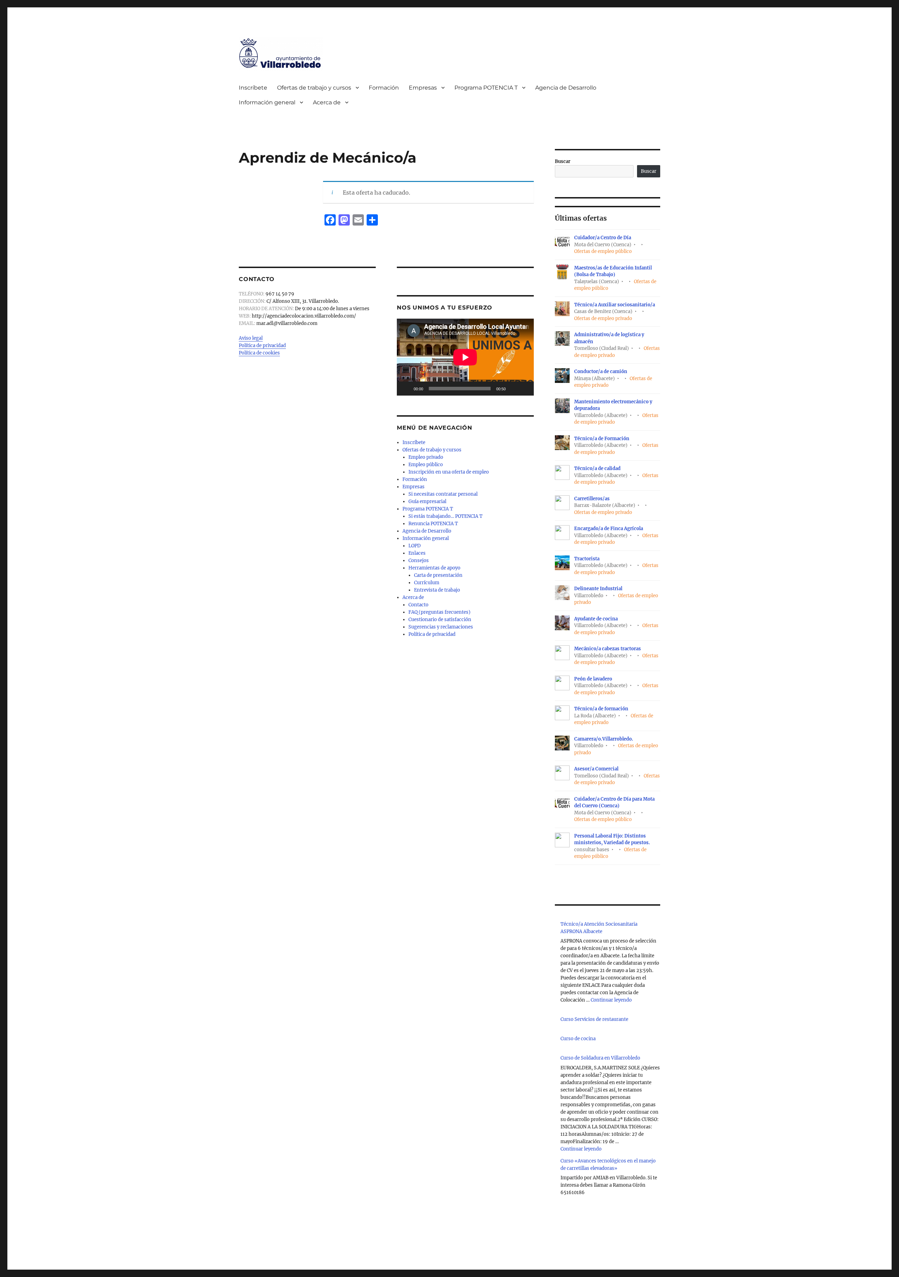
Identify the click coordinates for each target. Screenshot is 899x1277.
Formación (384, 87)
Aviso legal (251, 338)
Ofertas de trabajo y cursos (314, 87)
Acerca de (327, 102)
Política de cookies (259, 353)
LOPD (414, 546)
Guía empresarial (427, 501)
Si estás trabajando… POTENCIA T (445, 516)
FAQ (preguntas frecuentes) (439, 612)
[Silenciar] (513, 388)
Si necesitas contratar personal (443, 494)
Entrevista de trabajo (437, 590)
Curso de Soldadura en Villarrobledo (600, 1058)
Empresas (423, 87)
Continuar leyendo (611, 1000)
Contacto (418, 605)
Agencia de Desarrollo (565, 87)
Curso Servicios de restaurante (594, 1019)
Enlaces (417, 553)
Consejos (418, 560)
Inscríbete (253, 87)
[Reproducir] (405, 388)
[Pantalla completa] (524, 388)
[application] (465, 357)
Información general (267, 102)
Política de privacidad (262, 345)
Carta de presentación (438, 575)
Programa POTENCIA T (486, 87)
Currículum (426, 583)
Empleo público (425, 465)
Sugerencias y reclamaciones (440, 627)
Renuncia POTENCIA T (433, 524)
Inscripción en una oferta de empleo (448, 472)
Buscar (562, 161)
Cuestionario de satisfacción (439, 620)
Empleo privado (425, 457)
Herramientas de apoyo (434, 568)
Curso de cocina (578, 1039)
